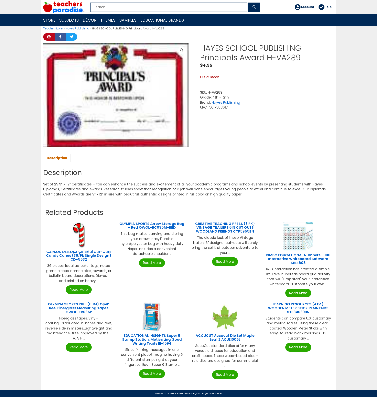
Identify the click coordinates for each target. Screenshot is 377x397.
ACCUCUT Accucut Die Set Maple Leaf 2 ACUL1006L (225, 337)
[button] (181, 50)
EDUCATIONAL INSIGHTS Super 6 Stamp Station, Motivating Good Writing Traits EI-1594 (152, 339)
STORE (49, 20)
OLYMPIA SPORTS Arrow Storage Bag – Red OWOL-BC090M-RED (151, 225)
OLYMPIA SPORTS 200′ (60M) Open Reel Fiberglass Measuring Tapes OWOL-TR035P (79, 308)
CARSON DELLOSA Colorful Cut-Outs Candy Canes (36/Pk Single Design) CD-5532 (78, 255)
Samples (127, 20)
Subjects (69, 20)
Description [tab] (57, 158)
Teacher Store (53, 28)
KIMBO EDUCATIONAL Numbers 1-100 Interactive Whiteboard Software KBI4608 (298, 259)
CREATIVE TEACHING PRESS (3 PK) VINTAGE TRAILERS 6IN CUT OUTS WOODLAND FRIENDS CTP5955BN (225, 227)
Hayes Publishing (77, 28)
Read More (79, 289)
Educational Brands (162, 20)
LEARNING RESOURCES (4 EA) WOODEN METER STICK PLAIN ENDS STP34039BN (298, 308)
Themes (107, 20)
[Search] (254, 7)
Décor (89, 20)
